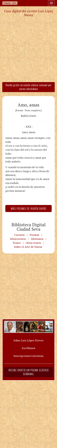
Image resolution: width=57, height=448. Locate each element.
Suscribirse (15, 250)
